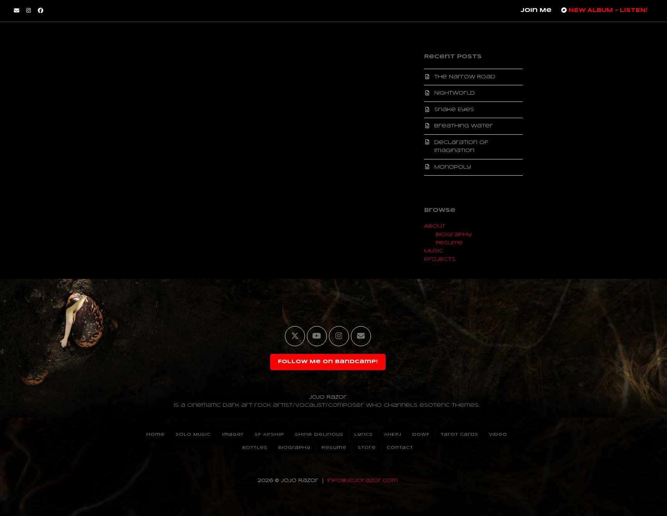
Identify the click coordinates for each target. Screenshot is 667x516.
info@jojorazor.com (362, 480)
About (434, 226)
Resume (449, 242)
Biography (454, 234)
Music (433, 251)
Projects (439, 259)
